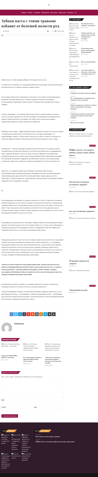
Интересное (45, 12)
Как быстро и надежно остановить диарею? (79, 183)
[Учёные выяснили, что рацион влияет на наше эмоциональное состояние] (74, 39)
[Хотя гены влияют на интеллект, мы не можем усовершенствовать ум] (74, 75)
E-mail (3, 407)
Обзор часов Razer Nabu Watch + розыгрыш (9, 356)
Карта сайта (62, 12)
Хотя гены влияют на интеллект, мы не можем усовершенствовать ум (88, 72)
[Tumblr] (24, 314)
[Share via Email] (49, 314)
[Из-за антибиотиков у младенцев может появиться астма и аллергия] (16, 442)
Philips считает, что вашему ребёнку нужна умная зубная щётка (82, 153)
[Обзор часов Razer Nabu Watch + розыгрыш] (10, 348)
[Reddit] (33, 314)
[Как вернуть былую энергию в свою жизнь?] (74, 27)
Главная (23, 12)
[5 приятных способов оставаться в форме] (6, 439)
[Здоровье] (49, 5)
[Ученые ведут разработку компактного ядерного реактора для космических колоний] (54, 349)
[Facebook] (11, 314)
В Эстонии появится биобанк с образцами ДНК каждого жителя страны (32, 359)
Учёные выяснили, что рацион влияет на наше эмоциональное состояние (88, 36)
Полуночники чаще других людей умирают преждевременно (88, 50)
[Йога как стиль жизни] (16, 456)
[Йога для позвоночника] (74, 64)
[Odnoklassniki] (41, 314)
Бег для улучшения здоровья (81, 211)
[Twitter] (16, 314)
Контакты (71, 12)
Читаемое (37, 12)
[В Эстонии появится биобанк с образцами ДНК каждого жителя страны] (32, 349)
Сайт (35, 407)
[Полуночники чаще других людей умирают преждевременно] (74, 54)
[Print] (54, 314)
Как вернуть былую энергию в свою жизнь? (88, 25)
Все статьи (53, 12)
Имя (3, 400)
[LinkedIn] (20, 314)
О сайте (29, 12)
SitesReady (19, 323)
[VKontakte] (37, 314)
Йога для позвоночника (88, 62)
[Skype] (45, 314)
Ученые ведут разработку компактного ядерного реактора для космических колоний (53, 360)
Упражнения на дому (78, 290)
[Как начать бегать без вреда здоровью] (26, 457)
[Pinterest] (28, 314)
